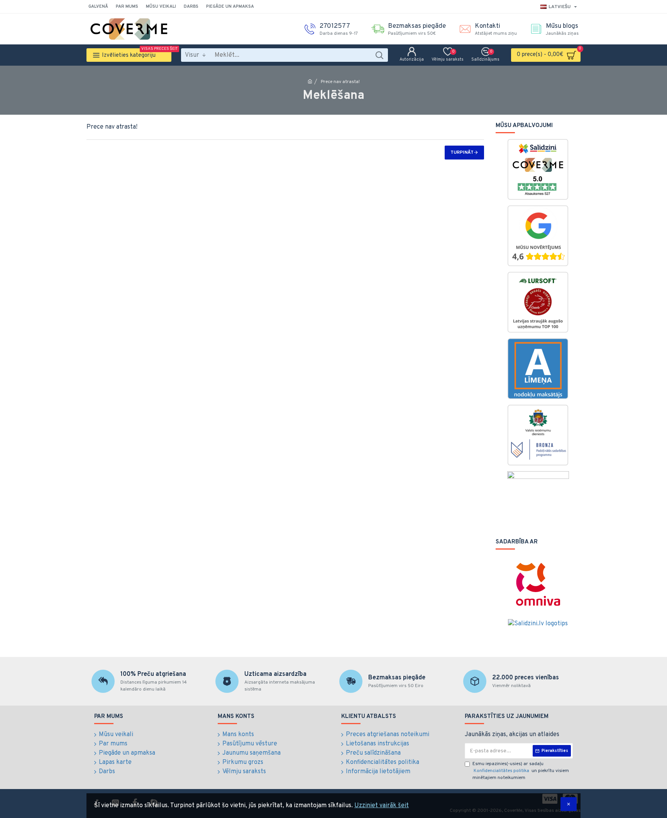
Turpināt (462, 152)
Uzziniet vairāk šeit (381, 806)
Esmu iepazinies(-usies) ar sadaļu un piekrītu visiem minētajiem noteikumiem (520, 771)
